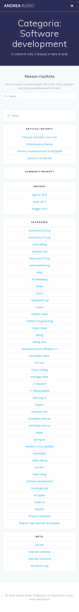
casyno (39, 307)
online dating (39, 460)
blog (39, 272)
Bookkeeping (39, 279)
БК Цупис (39, 495)
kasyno (39, 404)
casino (39, 293)
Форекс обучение (40, 516)
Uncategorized (39, 488)
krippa (39, 432)
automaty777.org (39, 258)
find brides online (39, 356)
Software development (39, 481)
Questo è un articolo (39, 158)
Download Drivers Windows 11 (39, 349)
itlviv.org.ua (39, 397)
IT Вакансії (39, 383)
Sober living (39, 474)
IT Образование (40, 390)
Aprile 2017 (39, 201)
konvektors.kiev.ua (40, 418)
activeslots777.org (39, 237)
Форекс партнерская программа (39, 523)
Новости (39, 502)
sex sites (39, 467)
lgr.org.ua (39, 439)
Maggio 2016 (39, 208)
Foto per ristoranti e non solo (39, 137)
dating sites (39, 342)
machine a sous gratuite (39, 446)
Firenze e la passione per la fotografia (39, 151)
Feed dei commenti (39, 558)
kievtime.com (39, 411)
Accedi (39, 545)
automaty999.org (39, 265)
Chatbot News (39, 314)
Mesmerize (43, 599)
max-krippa (39, 453)
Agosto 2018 (39, 194)
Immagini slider (39, 376)
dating (39, 335)
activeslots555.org (39, 230)
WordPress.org (39, 565)
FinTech (39, 363)
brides (39, 286)
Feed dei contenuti (39, 552)
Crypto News (39, 328)
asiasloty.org (39, 251)
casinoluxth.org (39, 300)
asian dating (39, 244)
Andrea (19, 6)
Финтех (39, 509)
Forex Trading (39, 370)
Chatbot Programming (39, 321)
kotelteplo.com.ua (39, 425)
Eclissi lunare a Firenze (39, 144)
